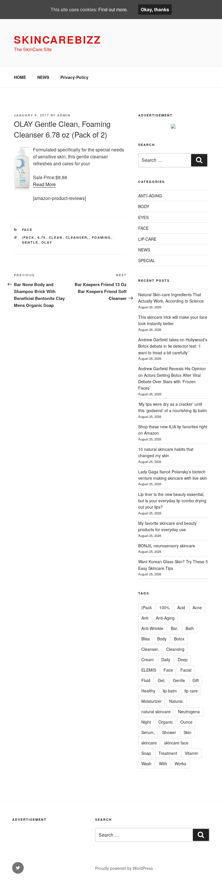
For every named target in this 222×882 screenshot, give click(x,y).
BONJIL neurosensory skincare (166, 546)
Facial (185, 670)
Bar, (174, 628)
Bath (190, 628)
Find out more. (113, 9)
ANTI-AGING (150, 196)
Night (146, 722)
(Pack (28, 237)
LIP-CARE (147, 239)
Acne (197, 607)
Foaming (101, 237)
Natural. (176, 701)
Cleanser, (77, 237)
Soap (146, 753)
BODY (143, 206)
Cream (147, 659)
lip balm (170, 691)
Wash (146, 763)
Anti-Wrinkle (152, 628)
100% (164, 607)
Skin (187, 732)
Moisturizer (151, 701)
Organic (165, 722)
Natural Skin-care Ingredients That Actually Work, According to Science (171, 298)
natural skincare (156, 711)
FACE (27, 229)
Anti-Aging (165, 618)
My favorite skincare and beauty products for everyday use (167, 526)
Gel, (161, 680)
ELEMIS (148, 670)
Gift (196, 680)
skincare (149, 743)
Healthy (148, 691)
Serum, (148, 732)
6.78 (42, 237)
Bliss (145, 639)
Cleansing (175, 649)
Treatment (167, 753)
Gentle (30, 242)
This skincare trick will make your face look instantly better (172, 320)
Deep (183, 659)
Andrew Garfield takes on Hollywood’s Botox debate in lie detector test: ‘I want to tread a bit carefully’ (172, 346)
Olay (46, 242)
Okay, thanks (155, 9)
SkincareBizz (57, 39)
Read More (44, 184)
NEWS (43, 77)
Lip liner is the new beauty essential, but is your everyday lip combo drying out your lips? (172, 500)
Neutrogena (189, 711)
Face (168, 670)
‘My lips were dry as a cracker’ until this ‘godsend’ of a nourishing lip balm (172, 407)
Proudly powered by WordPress (124, 868)
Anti (144, 618)
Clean (56, 237)
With (163, 763)
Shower (169, 732)
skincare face (176, 743)
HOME (20, 77)
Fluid (145, 680)
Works (180, 763)
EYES (143, 217)
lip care (191, 691)
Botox (179, 639)
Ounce (186, 722)
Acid (181, 607)
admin (64, 115)
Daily (165, 659)
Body (161, 639)
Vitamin (191, 753)
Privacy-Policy (74, 77)
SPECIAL (146, 260)
